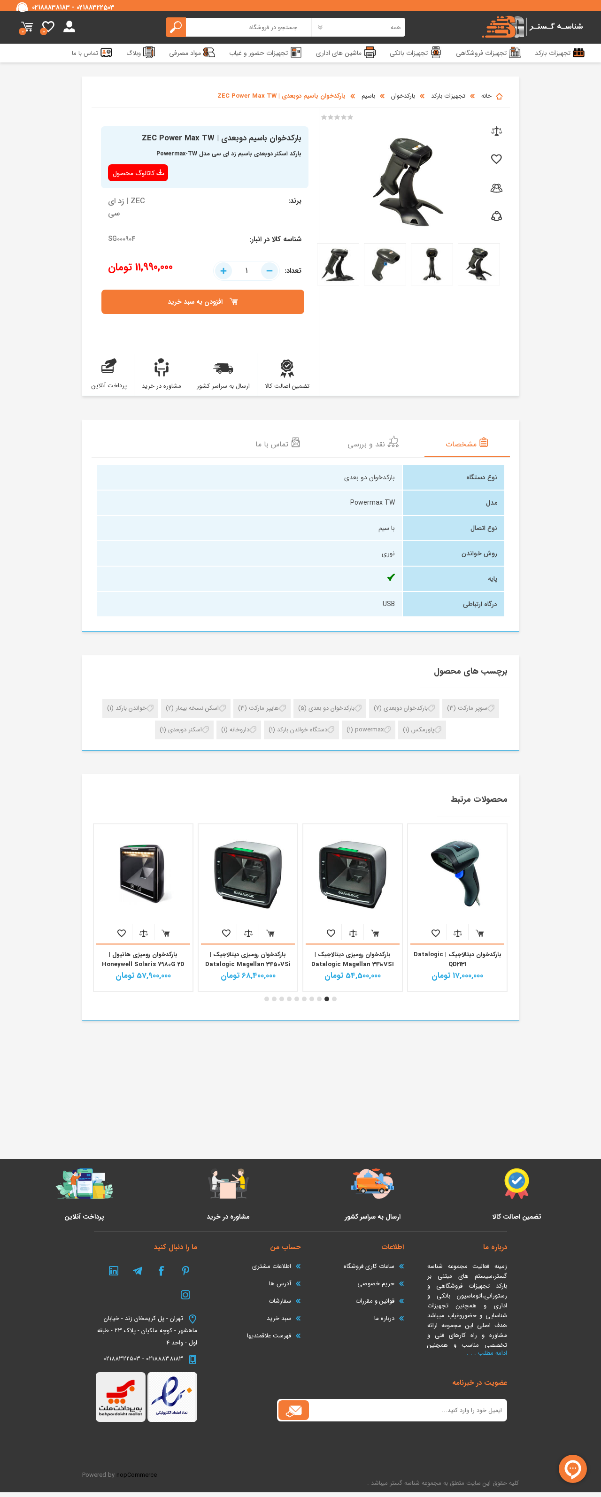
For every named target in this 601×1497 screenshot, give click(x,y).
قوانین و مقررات (374, 1301)
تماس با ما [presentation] (273, 444)
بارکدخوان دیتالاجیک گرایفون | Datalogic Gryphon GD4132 (143, 959)
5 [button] (304, 999)
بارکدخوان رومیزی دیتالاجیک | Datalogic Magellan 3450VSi (352, 959)
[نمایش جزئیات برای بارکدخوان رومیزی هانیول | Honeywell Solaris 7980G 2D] (248, 874)
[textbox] (239, 27)
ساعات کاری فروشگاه (369, 1266)
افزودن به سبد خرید (480, 933)
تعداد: (293, 270)
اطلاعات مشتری (271, 1266)
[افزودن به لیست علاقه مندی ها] (495, 160)
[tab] (467, 443)
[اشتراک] (293, 1410)
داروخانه (239, 730)
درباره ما (384, 1318)
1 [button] (334, 999)
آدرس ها (280, 1284)
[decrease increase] (246, 271)
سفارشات (280, 1301)
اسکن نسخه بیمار (197, 708)
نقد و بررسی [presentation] (367, 444)
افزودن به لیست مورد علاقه (435, 933)
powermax (369, 730)
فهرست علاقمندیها (269, 1336)
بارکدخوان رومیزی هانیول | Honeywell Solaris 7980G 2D (248, 959)
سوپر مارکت (472, 708)
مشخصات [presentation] (462, 444)
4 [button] (311, 999)
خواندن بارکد (131, 708)
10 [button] (266, 999)
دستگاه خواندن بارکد (302, 730)
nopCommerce (136, 1475)
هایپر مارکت (264, 708)
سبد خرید (27, 27)
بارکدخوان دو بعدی (331, 708)
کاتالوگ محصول (133, 173)
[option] (457, 907)
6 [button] (296, 999)
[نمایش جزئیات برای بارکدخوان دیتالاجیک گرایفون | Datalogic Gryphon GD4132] (143, 874)
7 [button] (289, 999)
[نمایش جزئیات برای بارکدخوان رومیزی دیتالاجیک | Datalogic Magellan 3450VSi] (353, 874)
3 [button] (319, 999)
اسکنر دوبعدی (185, 730)
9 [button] (274, 999)
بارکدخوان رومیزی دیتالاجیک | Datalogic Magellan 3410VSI (457, 959)
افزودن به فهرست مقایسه (458, 933)
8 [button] (281, 999)
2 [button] (326, 999)
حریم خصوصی (375, 1284)
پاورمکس (422, 730)
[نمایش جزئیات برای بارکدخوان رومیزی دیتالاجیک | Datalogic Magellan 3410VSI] (457, 874)
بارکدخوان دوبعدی (406, 708)
